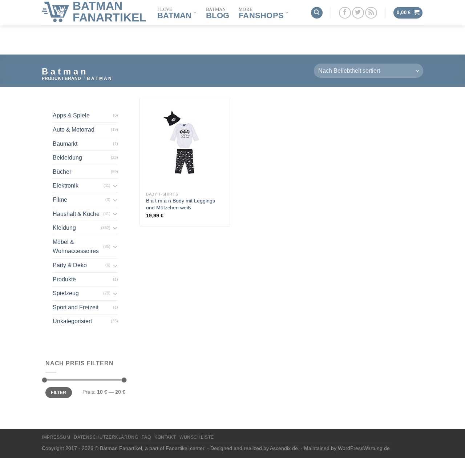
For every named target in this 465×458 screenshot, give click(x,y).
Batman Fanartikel (109, 11)
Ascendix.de (284, 448)
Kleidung (64, 228)
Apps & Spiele (71, 115)
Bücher (62, 172)
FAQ (146, 437)
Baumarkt (65, 144)
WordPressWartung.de (364, 448)
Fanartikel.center (185, 448)
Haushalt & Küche (76, 214)
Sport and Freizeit (75, 307)
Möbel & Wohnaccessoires (76, 246)
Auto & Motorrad (73, 129)
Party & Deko (70, 265)
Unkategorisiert (72, 321)
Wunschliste (196, 437)
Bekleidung (67, 157)
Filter (58, 392)
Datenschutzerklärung (106, 437)
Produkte (64, 279)
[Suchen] (317, 13)
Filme (60, 200)
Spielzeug (66, 293)
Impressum (56, 437)
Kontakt (165, 437)
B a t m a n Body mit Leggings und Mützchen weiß (180, 204)
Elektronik (65, 185)
